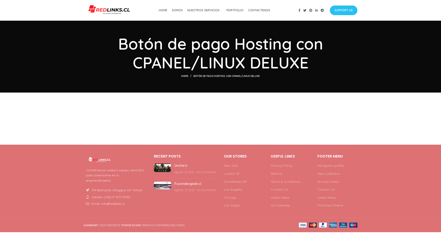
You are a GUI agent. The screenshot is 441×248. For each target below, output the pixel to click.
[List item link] (115, 197)
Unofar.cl (180, 165)
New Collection (328, 174)
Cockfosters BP (235, 182)
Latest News (280, 197)
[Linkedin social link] (316, 10)
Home (184, 76)
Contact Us (279, 189)
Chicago (230, 197)
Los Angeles (233, 189)
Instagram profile (330, 165)
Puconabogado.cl (188, 184)
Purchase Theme (330, 205)
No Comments (206, 172)
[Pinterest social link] (311, 10)
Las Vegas (232, 205)
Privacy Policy (281, 165)
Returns (276, 174)
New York (231, 165)
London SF (232, 174)
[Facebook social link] (299, 10)
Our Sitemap (280, 205)
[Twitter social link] (305, 10)
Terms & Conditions (285, 182)
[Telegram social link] (322, 10)
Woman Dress (328, 182)
